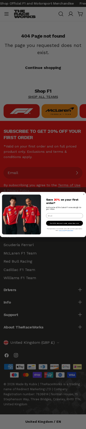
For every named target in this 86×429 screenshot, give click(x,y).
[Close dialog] (83, 194)
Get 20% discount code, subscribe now (64, 223)
